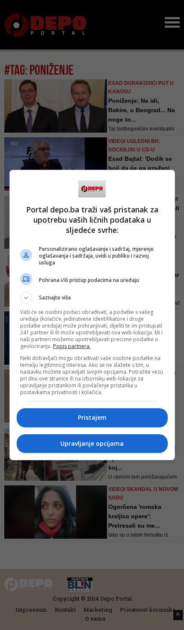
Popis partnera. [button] (72, 346)
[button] (92, 298)
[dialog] (92, 315)
